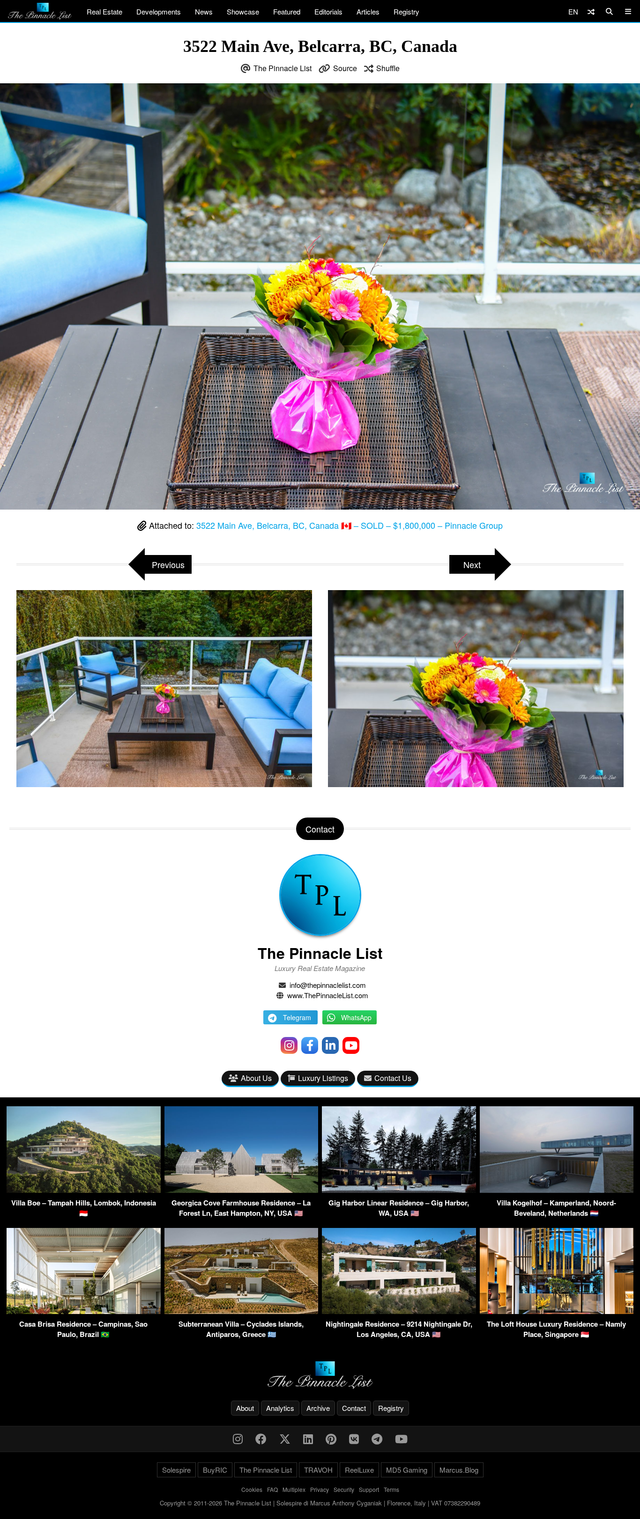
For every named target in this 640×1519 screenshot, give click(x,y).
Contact (354, 1408)
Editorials (328, 11)
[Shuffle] (591, 11)
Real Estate (104, 11)
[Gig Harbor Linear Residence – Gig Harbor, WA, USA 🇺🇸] (399, 1190)
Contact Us (392, 1078)
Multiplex (294, 1489)
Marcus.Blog (458, 1470)
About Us (256, 1078)
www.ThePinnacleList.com (327, 995)
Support (369, 1489)
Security (344, 1489)
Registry (406, 11)
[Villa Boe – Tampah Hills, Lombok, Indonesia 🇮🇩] (84, 1190)
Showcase (243, 11)
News (204, 11)
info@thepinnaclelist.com (328, 985)
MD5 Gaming (406, 1470)
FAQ (272, 1489)
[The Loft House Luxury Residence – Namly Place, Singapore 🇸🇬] (557, 1311)
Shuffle (388, 68)
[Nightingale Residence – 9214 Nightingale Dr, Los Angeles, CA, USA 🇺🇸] (399, 1311)
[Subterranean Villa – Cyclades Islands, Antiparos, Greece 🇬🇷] (241, 1311)
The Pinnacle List (282, 68)
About (245, 1408)
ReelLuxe (359, 1470)
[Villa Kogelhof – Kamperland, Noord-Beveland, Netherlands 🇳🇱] (557, 1190)
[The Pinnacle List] (320, 1375)
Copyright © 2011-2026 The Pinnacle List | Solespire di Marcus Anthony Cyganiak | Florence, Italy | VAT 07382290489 (320, 1502)
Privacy (319, 1489)
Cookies (251, 1489)
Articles (368, 11)
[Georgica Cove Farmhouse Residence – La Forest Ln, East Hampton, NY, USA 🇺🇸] (241, 1190)
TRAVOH (318, 1470)
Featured (286, 11)
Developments (158, 11)
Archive (318, 1408)
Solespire (176, 1470)
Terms (391, 1489)
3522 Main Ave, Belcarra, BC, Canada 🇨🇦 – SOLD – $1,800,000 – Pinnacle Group (349, 525)
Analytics (280, 1408)
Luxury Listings (323, 1078)
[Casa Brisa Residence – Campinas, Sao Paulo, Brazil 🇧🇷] (84, 1311)
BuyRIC (215, 1470)
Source (345, 68)
